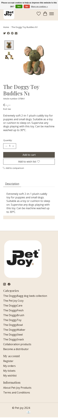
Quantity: (7, 140)
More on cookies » (39, 6)
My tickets (9, 370)
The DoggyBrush (13, 315)
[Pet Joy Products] (9, 13)
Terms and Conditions (16, 392)
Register (8, 361)
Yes (19, 6)
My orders (9, 366)
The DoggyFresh (13, 310)
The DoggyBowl (13, 325)
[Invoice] (28, 412)
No (26, 6)
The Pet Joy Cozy (13, 300)
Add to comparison (15, 168)
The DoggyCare (12, 305)
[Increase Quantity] (13, 146)
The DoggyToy (12, 320)
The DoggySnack (13, 339)
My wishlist (10, 375)
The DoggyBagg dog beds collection (25, 296)
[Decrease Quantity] (6, 146)
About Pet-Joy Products (17, 387)
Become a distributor (16, 349)
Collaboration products (17, 344)
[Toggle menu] (51, 13)
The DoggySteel (13, 334)
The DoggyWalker (14, 329)
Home (6, 27)
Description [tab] (12, 183)
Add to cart (29, 155)
